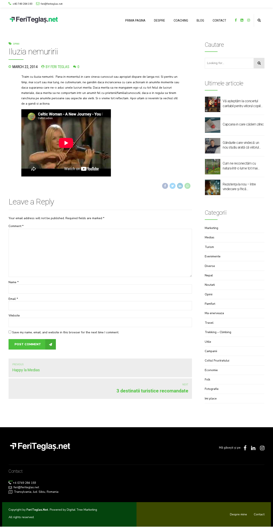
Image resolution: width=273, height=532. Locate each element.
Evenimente (213, 256)
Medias (209, 237)
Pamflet (210, 304)
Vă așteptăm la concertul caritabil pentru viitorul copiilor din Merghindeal (243, 103)
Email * (13, 299)
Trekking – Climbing (218, 332)
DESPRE (159, 20)
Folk (207, 380)
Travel (209, 323)
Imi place (211, 398)
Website (14, 315)
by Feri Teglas (57, 66)
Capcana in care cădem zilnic (243, 124)
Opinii (16, 43)
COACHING (181, 20)
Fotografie (212, 389)
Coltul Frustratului (217, 361)
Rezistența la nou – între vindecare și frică (239, 186)
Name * (14, 282)
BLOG (200, 20)
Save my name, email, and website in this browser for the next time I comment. (65, 332)
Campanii (211, 351)
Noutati (210, 285)
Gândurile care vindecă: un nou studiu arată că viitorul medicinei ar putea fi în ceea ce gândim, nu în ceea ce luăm (242, 145)
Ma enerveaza (214, 313)
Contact (259, 514)
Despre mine (238, 514)
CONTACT (219, 20)
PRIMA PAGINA (135, 20)
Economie (211, 370)
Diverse (210, 266)
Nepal (209, 275)
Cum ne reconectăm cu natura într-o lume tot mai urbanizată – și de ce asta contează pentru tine (240, 166)
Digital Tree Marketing (82, 510)
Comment (16, 226)
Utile (208, 342)
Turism (209, 247)
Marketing (211, 228)
